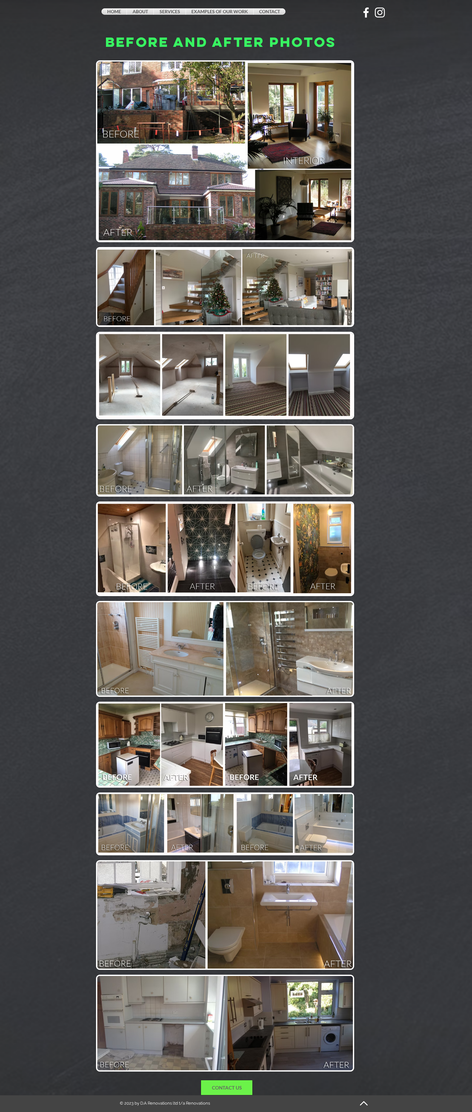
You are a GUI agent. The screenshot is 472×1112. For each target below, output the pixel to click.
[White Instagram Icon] (380, 12)
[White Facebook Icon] (366, 12)
